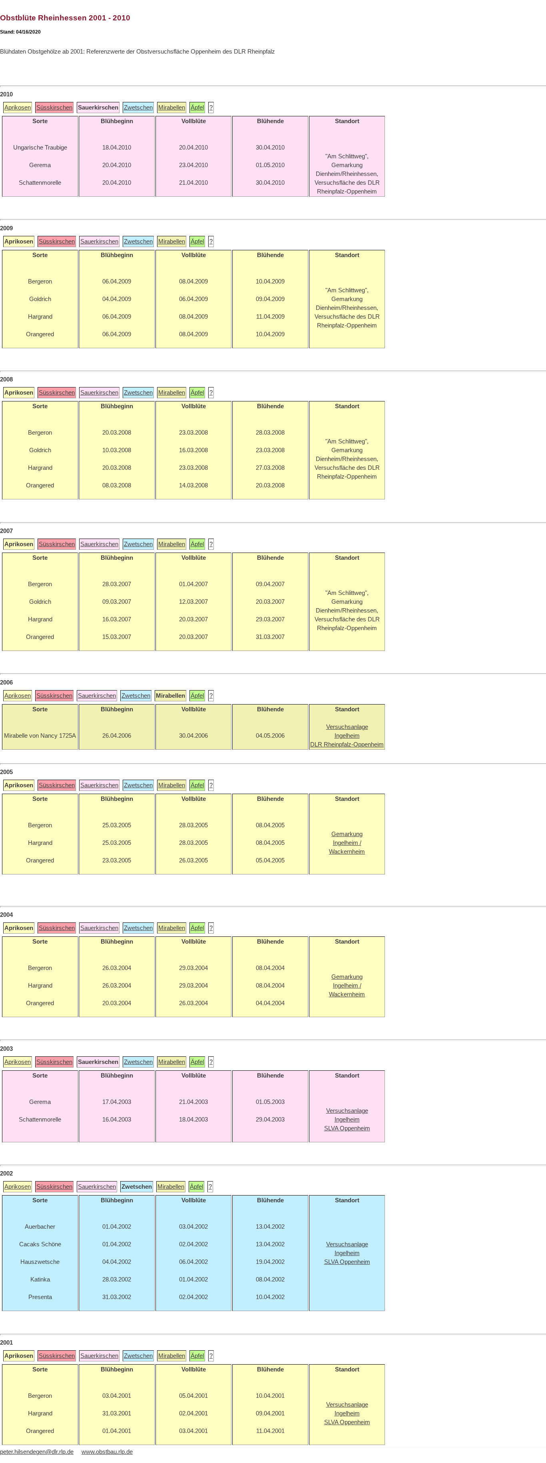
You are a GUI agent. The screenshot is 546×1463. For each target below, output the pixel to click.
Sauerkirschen (99, 241)
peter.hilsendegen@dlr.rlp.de (37, 1452)
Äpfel (197, 107)
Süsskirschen (54, 107)
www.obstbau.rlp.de (107, 1452)
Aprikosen (17, 107)
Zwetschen (138, 107)
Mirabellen (171, 107)
